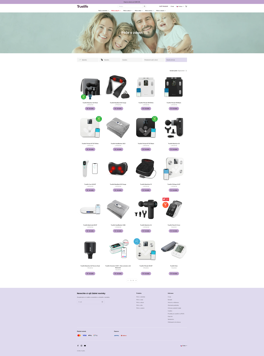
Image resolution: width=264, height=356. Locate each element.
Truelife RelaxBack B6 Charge (118, 102)
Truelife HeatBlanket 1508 (118, 225)
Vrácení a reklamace (173, 302)
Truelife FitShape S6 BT (173, 184)
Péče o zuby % (115, 10)
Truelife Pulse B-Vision (174, 225)
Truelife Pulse (174, 266)
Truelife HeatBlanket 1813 (118, 143)
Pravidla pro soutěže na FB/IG (176, 313)
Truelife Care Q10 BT (90, 184)
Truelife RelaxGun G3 (174, 143)
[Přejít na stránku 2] (136, 280)
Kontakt (170, 299)
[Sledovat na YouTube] (85, 346)
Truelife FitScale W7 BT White (90, 143)
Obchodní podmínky (173, 305)
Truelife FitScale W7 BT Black (146, 143)
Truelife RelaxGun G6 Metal (90, 102)
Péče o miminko (102, 10)
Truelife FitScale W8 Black (174, 102)
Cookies (170, 311)
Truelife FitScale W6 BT (145, 266)
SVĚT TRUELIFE (163, 6)
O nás (172, 6)
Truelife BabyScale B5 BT (90, 225)
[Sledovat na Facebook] (78, 346)
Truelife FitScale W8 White (146, 102)
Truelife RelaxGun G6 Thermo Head (90, 266)
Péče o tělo (138, 10)
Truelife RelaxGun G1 (146, 225)
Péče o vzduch (160, 10)
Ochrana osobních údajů (174, 308)
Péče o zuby (139, 299)
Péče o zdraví (127, 10)
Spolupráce (171, 319)
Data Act (170, 316)
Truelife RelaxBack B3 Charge (118, 184)
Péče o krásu (148, 10)
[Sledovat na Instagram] (81, 346)
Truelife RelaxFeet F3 (146, 184)
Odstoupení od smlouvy (174, 322)
